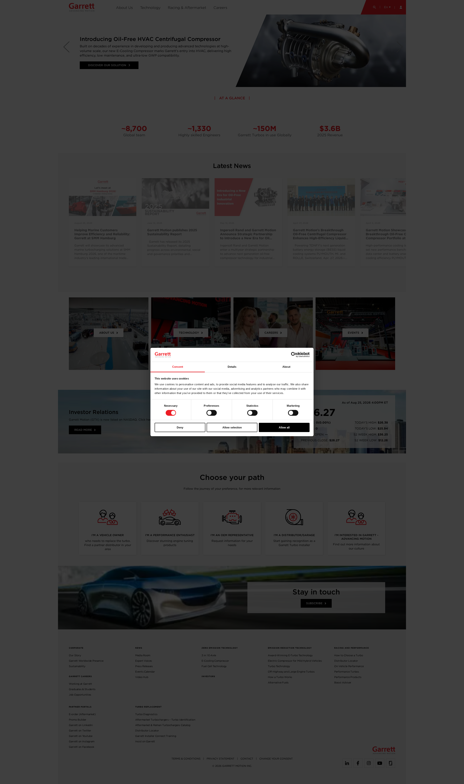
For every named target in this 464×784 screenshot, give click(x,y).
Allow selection (232, 427)
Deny (180, 427)
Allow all (284, 427)
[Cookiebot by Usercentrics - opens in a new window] (294, 354)
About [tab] (286, 366)
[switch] (211, 413)
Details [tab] (232, 366)
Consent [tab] (177, 366)
